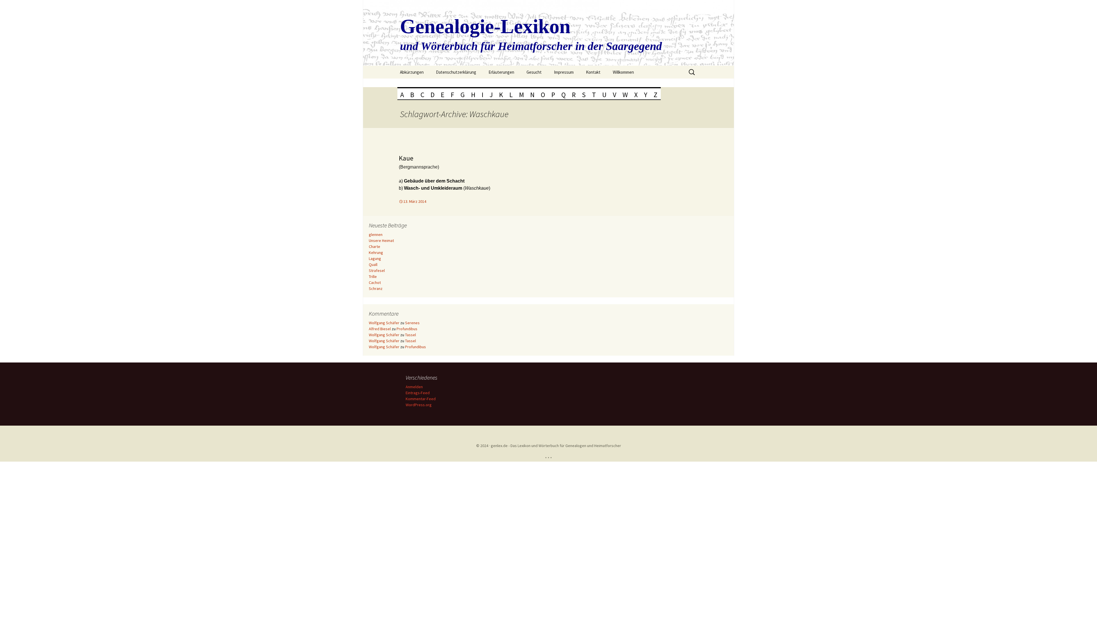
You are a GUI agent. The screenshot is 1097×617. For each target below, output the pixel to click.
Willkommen (623, 72)
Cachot (375, 282)
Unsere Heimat (381, 240)
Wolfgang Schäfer (384, 322)
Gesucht (534, 72)
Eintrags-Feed (418, 392)
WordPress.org (419, 404)
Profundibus (407, 328)
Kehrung (376, 252)
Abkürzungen (412, 72)
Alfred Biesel (380, 328)
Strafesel (377, 270)
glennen (376, 234)
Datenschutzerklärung (456, 72)
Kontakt (593, 72)
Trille (373, 276)
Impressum (564, 72)
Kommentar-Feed (421, 398)
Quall (373, 264)
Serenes (412, 322)
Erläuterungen (501, 72)
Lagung (375, 258)
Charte (374, 246)
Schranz (376, 288)
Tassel (410, 334)
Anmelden (414, 386)
